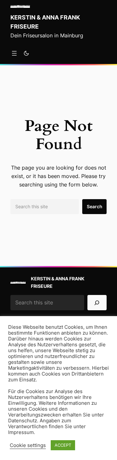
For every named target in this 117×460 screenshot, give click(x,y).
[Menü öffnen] (14, 53)
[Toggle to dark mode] (26, 53)
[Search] (97, 302)
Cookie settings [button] (28, 445)
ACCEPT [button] (63, 445)
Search (94, 206)
